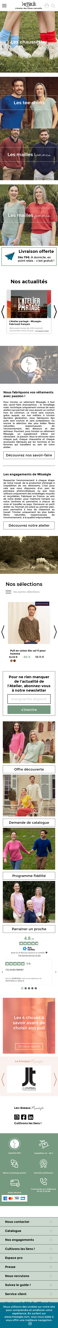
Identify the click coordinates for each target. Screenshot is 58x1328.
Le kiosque (29, 1061)
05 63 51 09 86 (43, 1191)
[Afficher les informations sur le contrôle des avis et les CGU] (46, 952)
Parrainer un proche (29, 929)
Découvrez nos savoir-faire (29, 455)
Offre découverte (29, 769)
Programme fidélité (29, 876)
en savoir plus (42, 330)
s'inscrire (29, 710)
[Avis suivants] (56, 972)
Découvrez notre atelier (29, 525)
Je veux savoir (29, 1046)
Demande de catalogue (29, 823)
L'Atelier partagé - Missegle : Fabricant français (25, 322)
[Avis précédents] (2, 972)
